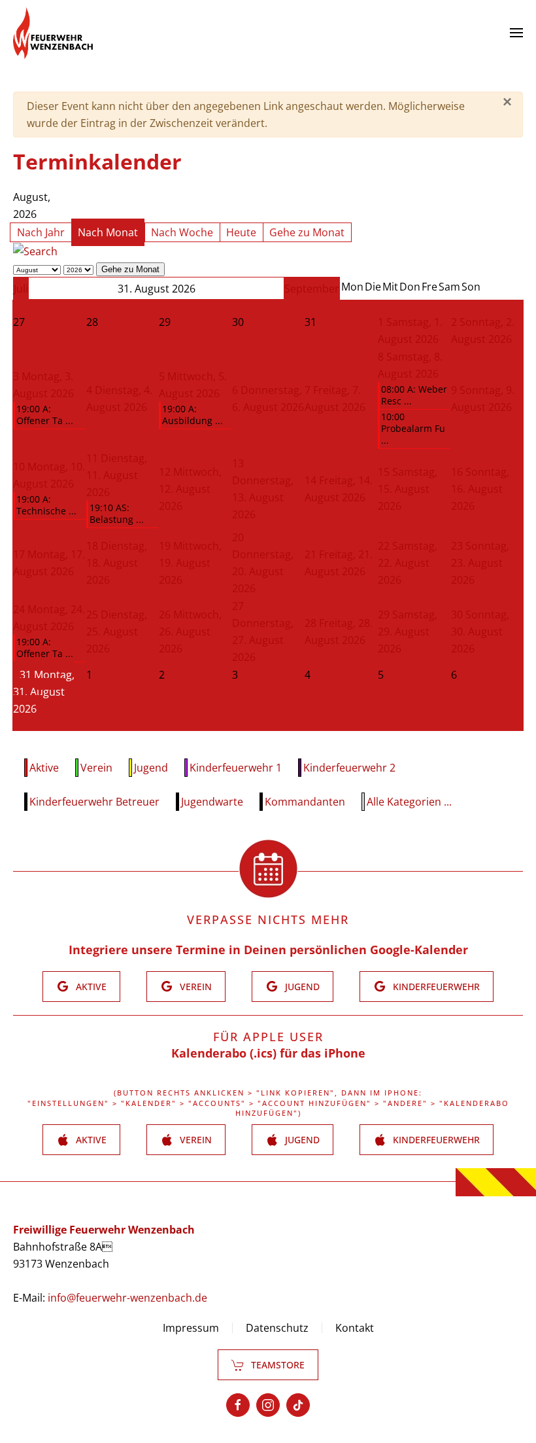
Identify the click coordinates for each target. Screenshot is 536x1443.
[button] (516, 32)
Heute (241, 232)
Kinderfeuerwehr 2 (349, 767)
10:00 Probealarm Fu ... (413, 428)
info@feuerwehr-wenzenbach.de (127, 1298)
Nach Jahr (41, 232)
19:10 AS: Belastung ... (117, 513)
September (311, 288)
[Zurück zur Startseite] (53, 32)
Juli (21, 288)
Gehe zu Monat (306, 232)
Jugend (151, 767)
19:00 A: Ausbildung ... (192, 414)
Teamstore (278, 1365)
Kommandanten (305, 801)
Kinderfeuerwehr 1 (236, 767)
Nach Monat (108, 232)
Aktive (44, 767)
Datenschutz (277, 1328)
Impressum (191, 1328)
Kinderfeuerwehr (436, 986)
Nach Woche (182, 232)
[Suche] (35, 250)
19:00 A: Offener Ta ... (44, 414)
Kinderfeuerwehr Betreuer (94, 801)
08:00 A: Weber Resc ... (414, 395)
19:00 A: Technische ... (46, 505)
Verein (96, 767)
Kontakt (354, 1328)
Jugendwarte (212, 801)
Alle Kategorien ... (409, 801)
